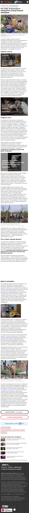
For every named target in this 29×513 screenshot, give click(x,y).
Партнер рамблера (13, 506)
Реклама (10, 467)
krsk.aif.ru (18, 49)
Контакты (4, 467)
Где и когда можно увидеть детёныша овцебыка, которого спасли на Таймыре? (16, 444)
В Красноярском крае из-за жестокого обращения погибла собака (14, 448)
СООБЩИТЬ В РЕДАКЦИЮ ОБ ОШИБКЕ (11, 469)
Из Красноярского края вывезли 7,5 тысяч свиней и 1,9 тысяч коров (15, 452)
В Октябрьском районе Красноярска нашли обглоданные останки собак (15, 439)
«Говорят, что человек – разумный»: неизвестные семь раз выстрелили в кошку (13, 162)
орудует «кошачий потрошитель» (10, 336)
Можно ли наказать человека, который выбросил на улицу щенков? (13, 106)
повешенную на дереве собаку (14, 288)
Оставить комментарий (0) (14, 417)
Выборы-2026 (18, 467)
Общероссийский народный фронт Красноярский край (12, 225)
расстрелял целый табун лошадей (10, 389)
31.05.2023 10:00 (4, 5)
